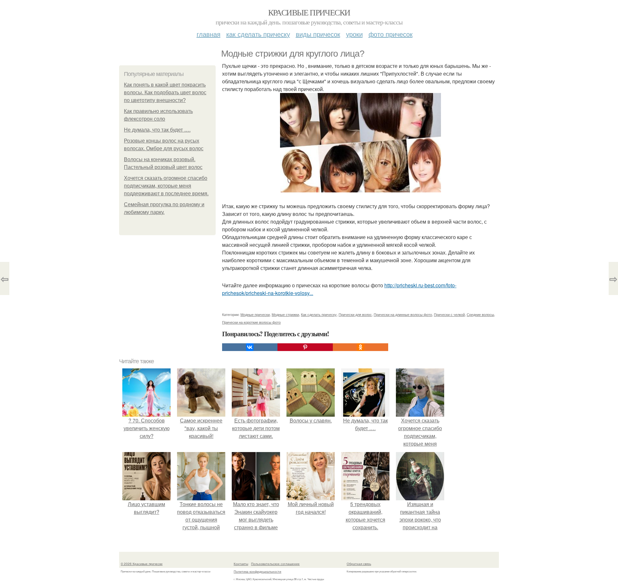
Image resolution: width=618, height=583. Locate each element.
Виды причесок (318, 34)
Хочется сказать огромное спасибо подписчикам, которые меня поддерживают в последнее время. (166, 185)
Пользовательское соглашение (275, 563)
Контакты (241, 563)
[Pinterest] (305, 347)
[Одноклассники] (360, 347)
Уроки (354, 34)
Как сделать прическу (258, 34)
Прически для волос (355, 314)
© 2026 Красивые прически (142, 563)
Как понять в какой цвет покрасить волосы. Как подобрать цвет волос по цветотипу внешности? (165, 92)
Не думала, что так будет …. (157, 130)
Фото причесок (391, 34)
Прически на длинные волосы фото (403, 314)
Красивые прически (309, 12)
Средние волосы (480, 314)
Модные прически (255, 314)
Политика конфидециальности (257, 571)
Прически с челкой (449, 314)
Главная (208, 34)
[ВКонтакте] (249, 347)
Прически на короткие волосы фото (251, 322)
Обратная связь (359, 563)
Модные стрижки (285, 314)
